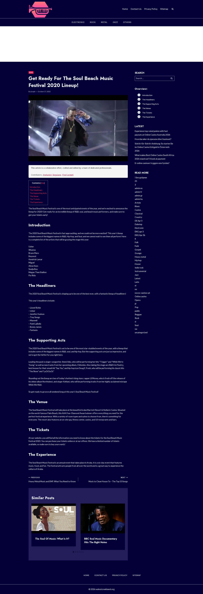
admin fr (138, 192)
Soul (31, 72)
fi (135, 239)
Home (125, 9)
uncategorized (141, 332)
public (137, 311)
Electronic (78, 22)
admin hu (139, 199)
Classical (138, 213)
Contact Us (136, 9)
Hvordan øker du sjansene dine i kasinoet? (153, 139)
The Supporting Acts (38, 193)
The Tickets (35, 199)
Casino (138, 210)
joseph (33, 91)
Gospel (138, 249)
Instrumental (140, 271)
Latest (137, 278)
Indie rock (139, 267)
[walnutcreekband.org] (40, 9)
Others (127, 22)
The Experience (36, 202)
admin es (138, 188)
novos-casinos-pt (142, 293)
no (136, 289)
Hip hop (138, 260)
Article (138, 202)
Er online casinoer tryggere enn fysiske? (152, 163)
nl (135, 285)
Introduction (35, 187)
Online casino (140, 296)
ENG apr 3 (139, 231)
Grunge (138, 253)
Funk (137, 246)
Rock (93, 22)
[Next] (121, 527)
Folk (136, 242)
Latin (137, 282)
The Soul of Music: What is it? (52, 539)
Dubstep (138, 224)
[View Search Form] (172, 9)
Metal (104, 22)
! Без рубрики (141, 177)
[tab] (73, 552)
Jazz (115, 22)
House (138, 264)
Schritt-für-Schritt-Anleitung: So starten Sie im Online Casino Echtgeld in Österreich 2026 (154, 147)
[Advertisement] (101, 44)
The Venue (34, 196)
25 (136, 181)
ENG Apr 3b (140, 235)
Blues (137, 206)
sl (135, 321)
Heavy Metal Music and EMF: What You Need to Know (52, 480)
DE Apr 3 (138, 221)
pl (135, 303)
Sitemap (164, 9)
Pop (136, 307)
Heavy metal (140, 257)
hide (42, 183)
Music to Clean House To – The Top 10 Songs (108, 480)
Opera (137, 300)
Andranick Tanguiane (52, 175)
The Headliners (36, 190)
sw (136, 329)
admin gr (138, 195)
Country (138, 217)
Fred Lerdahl (67, 175)
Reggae (138, 314)
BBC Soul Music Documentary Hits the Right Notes (100, 540)
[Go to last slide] (35, 527)
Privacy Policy (150, 9)
